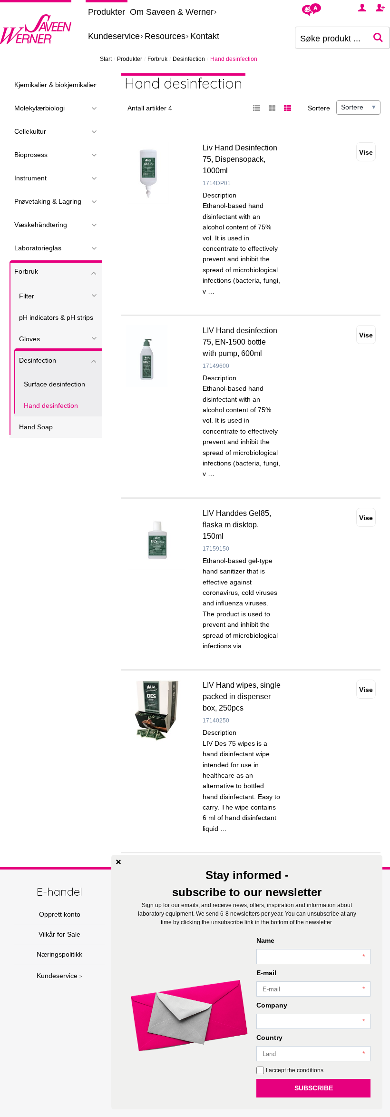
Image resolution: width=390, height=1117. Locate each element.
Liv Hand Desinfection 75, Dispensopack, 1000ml (240, 159)
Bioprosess (31, 154)
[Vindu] (272, 108)
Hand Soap (36, 427)
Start (106, 59)
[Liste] (256, 108)
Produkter (106, 12)
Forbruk (157, 59)
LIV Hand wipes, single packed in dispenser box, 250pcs (242, 696)
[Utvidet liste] (287, 108)
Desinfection (189, 59)
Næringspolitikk (59, 954)
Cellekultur (30, 131)
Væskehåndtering (40, 224)
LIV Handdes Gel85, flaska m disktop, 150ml (237, 524)
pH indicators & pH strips (56, 317)
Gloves (29, 339)
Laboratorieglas (37, 248)
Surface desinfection (54, 384)
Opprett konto (59, 914)
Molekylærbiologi (39, 108)
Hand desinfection (51, 405)
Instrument (30, 178)
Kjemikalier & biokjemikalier (55, 85)
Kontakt (204, 36)
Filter (26, 296)
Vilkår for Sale (59, 934)
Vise (366, 152)
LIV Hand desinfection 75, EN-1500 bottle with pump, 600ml (240, 341)
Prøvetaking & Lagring (47, 201)
